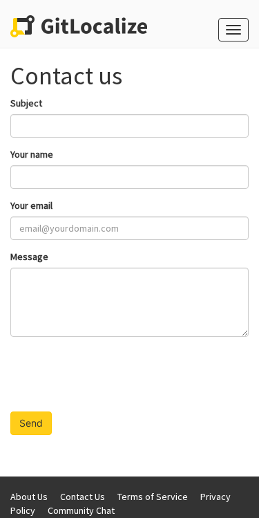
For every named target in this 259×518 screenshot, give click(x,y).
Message (29, 256)
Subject (26, 103)
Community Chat (81, 510)
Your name (31, 154)
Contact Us (82, 496)
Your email (31, 205)
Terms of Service (152, 496)
